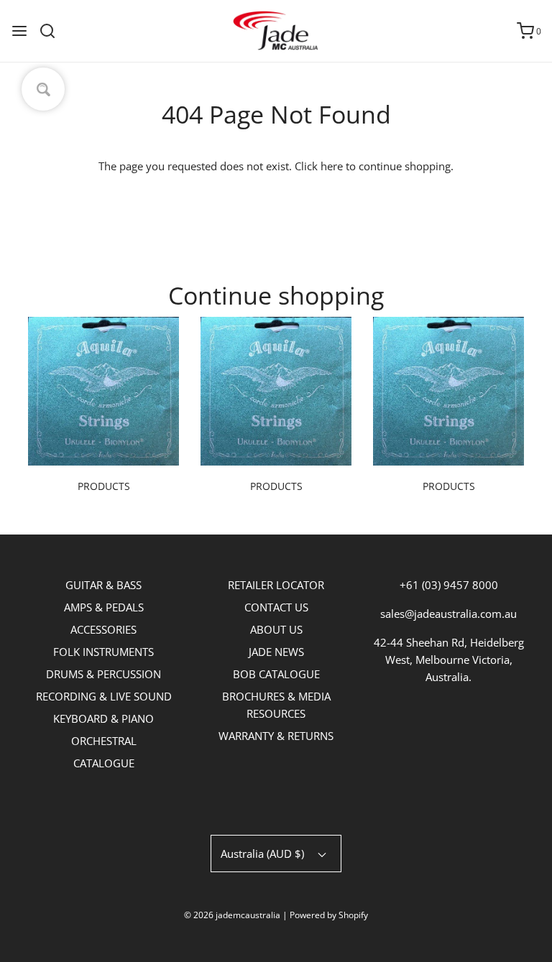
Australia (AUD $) (264, 853)
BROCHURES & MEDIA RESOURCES (276, 705)
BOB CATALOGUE (276, 674)
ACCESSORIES (103, 629)
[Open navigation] (19, 30)
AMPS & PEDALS (104, 607)
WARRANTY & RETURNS (276, 736)
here (332, 166)
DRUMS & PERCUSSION (103, 674)
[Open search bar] (53, 30)
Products (104, 486)
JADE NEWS (276, 651)
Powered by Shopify (329, 915)
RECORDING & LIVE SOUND (104, 696)
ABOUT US (276, 629)
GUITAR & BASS (103, 585)
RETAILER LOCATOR (276, 585)
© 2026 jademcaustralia (232, 915)
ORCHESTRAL (104, 741)
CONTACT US (276, 607)
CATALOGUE (103, 763)
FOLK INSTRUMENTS (103, 651)
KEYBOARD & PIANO (103, 718)
